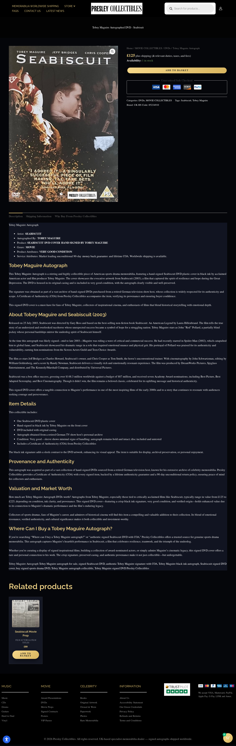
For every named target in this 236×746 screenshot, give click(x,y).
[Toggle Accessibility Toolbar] (6, 739)
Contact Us (32, 11)
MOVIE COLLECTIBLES (148, 48)
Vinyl (4, 720)
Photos (83, 715)
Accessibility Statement (132, 702)
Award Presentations (51, 697)
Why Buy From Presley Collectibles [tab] (76, 216)
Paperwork (85, 711)
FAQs (15, 11)
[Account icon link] (220, 8)
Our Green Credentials (131, 706)
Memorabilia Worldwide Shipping (35, 6)
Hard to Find (8, 715)
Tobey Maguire (200, 100)
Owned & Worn (88, 706)
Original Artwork (88, 702)
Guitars (5, 711)
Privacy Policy (127, 711)
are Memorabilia (90, 720)
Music (5, 697)
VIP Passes (46, 720)
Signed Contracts (49, 711)
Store (68, 6)
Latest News (55, 11)
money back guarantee (95, 256)
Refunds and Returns (130, 715)
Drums (5, 706)
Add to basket (177, 70)
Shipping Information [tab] (38, 216)
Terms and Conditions (131, 720)
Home (130, 48)
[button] (112, 51)
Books (83, 697)
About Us (124, 697)
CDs (4, 702)
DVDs (167, 48)
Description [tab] (16, 216)
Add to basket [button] (25, 654)
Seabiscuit (186, 100)
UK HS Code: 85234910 (146, 104)
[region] (118, 736)
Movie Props (47, 706)
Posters (44, 715)
